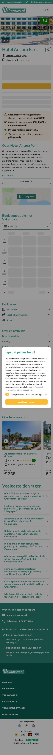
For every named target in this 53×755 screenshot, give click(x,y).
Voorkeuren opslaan (26, 402)
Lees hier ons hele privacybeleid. (18, 390)
